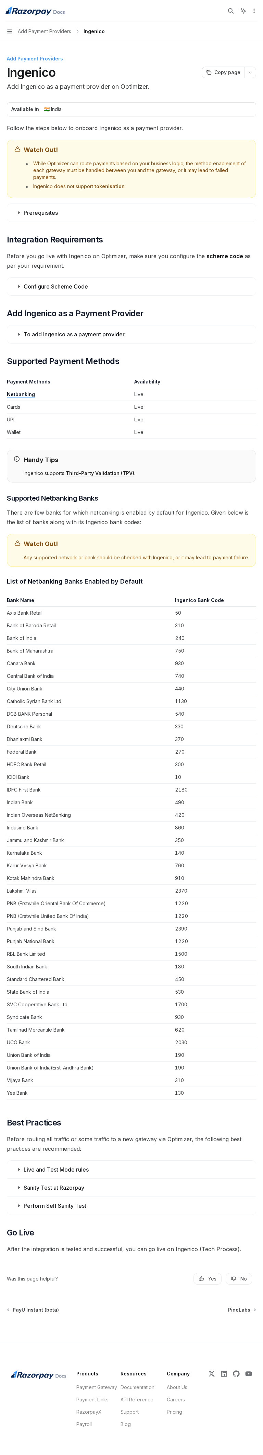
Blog (126, 1424)
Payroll (84, 1424)
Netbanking (21, 394)
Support (130, 1412)
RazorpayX (89, 1412)
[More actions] (254, 11)
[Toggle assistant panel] (243, 11)
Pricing (174, 1412)
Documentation (137, 1387)
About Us (177, 1387)
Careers (176, 1399)
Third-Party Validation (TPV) (100, 473)
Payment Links (92, 1399)
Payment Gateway (96, 1387)
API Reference (137, 1399)
